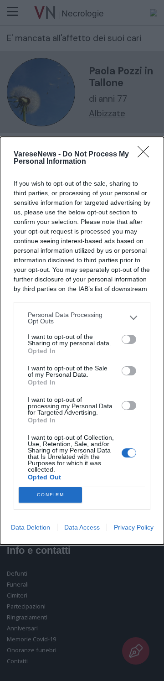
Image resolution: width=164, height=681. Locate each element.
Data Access (82, 527)
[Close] (146, 154)
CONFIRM (50, 494)
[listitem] (82, 318)
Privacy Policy (134, 527)
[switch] (129, 339)
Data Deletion (30, 527)
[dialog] (82, 341)
